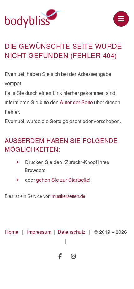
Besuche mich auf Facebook (60, 256)
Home (11, 231)
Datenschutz (72, 231)
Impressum (40, 231)
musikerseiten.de (68, 196)
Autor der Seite (76, 102)
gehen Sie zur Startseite (62, 179)
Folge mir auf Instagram (73, 256)
